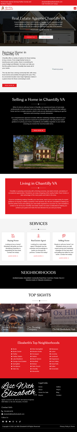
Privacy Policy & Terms (67, 426)
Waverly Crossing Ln (45, 280)
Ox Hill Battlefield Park (64, 329)
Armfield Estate (17, 278)
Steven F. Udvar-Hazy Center (12, 328)
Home (27, 30)
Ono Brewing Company (33, 328)
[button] (75, 8)
